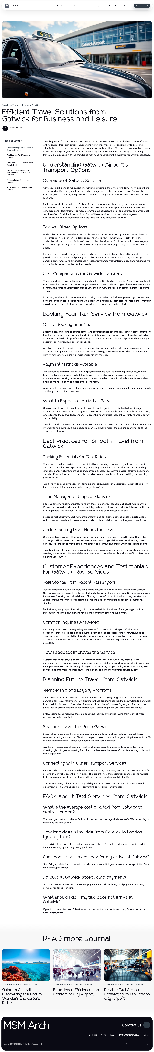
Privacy (132, 1044)
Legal (147, 1044)
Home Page (91, 1034)
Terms (140, 1044)
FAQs (112, 1034)
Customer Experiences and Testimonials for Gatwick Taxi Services (18, 172)
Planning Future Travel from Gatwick (18, 181)
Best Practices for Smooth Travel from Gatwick (20, 164)
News (103, 1034)
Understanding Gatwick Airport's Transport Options (20, 149)
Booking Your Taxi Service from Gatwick (19, 156)
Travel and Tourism (11, 105)
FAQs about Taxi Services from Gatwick (19, 188)
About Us (124, 1044)
